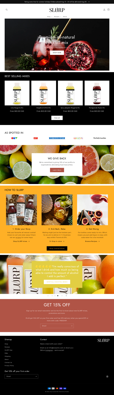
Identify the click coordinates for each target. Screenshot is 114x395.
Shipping (7, 356)
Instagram (49, 350)
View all (57, 118)
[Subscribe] (72, 326)
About (7, 359)
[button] (7, 10)
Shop (6, 344)
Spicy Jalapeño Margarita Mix (70, 108)
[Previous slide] (48, 295)
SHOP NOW (57, 52)
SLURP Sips (8, 350)
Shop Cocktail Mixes (57, 248)
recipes (18, 237)
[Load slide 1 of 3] (52, 295)
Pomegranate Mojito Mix (97, 108)
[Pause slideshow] (66, 295)
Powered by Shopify (64, 391)
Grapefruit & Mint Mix (44, 108)
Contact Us (8, 362)
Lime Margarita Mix (17, 108)
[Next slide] (62, 295)
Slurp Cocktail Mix (54, 391)
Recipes (7, 347)
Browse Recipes (91, 241)
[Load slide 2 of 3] (55, 295)
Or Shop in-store (55, 241)
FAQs (6, 353)
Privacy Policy (9, 365)
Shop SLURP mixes (20, 241)
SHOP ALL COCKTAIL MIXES (57, 282)
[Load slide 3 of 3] (57, 295)
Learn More (57, 170)
